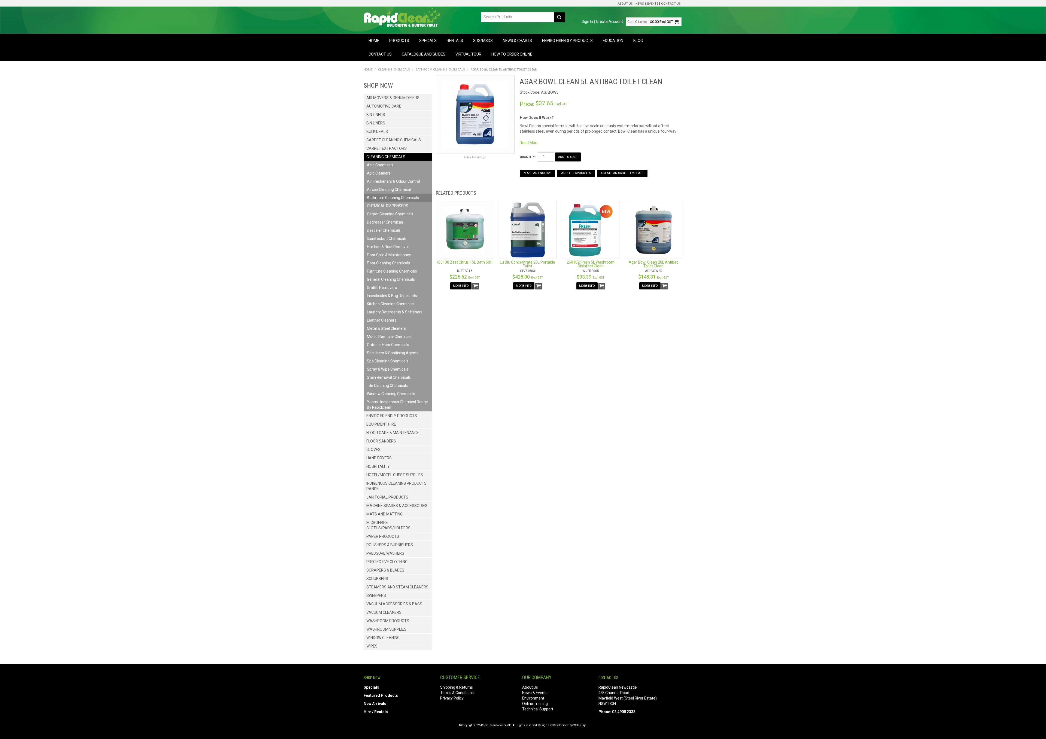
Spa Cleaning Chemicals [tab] (387, 361)
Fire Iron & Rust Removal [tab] (388, 247)
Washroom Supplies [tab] (386, 629)
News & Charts (517, 40)
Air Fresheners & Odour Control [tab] (393, 181)
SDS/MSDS (483, 40)
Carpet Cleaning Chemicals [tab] (393, 140)
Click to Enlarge (475, 157)
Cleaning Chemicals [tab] (385, 157)
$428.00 (527, 277)
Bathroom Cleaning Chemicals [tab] (393, 198)
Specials (428, 40)
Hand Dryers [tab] (379, 458)
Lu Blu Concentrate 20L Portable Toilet (527, 264)
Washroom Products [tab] (387, 621)
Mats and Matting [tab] (384, 514)
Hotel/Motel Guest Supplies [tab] (394, 475)
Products (399, 40)
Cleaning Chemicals (394, 69)
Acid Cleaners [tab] (379, 173)
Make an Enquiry (537, 173)
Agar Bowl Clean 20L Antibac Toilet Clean (653, 264)
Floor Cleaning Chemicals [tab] (388, 263)
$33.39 (590, 277)
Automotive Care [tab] (383, 106)
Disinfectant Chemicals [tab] (387, 238)
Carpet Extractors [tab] (386, 148)
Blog (638, 40)
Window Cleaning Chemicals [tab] (391, 394)
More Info (461, 286)
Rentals (455, 40)
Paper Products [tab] (382, 536)
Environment (533, 698)
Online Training (535, 703)
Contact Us (670, 3)
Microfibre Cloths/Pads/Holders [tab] (388, 525)
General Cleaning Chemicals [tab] (391, 279)
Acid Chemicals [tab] (380, 165)
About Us (625, 3)
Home (374, 40)
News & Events (646, 3)
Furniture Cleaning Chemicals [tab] (392, 271)
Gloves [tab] (373, 449)
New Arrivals (375, 703)
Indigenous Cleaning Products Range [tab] (396, 486)
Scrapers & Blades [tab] (385, 570)
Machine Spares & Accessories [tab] (396, 505)
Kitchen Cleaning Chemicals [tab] (390, 304)
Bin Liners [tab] (375, 114)
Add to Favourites (576, 173)
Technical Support (537, 709)
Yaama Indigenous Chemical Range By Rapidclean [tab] (397, 405)
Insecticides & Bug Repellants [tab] (392, 296)
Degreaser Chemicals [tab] (385, 222)
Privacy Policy (452, 698)
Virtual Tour (468, 54)
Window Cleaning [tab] (383, 638)
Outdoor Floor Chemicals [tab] (388, 345)
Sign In (587, 21)
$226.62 (464, 277)
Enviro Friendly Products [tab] (391, 416)
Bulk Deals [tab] (377, 131)
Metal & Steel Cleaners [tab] (386, 328)
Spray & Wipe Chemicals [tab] (387, 369)
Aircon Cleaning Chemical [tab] (389, 189)
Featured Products (381, 695)
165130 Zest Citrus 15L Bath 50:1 (464, 262)
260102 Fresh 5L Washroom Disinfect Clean (591, 264)
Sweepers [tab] (376, 595)
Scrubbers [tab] (377, 578)
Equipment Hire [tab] (381, 424)
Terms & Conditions (457, 693)
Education (613, 40)
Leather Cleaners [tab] (381, 320)
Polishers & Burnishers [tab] (389, 545)
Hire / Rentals (376, 712)
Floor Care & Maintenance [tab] (389, 255)
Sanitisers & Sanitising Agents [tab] (392, 353)
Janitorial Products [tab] (387, 497)
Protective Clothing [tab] (387, 562)
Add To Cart (475, 286)
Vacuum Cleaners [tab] (384, 612)
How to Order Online (511, 54)
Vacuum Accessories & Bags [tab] (394, 604)
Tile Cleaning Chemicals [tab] (387, 385)
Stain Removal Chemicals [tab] (389, 377)
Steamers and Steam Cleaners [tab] (397, 587)
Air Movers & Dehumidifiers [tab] (392, 98)
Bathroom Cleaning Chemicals (440, 69)
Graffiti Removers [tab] (382, 287)
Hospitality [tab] (378, 466)
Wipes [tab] (372, 646)
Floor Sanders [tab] (381, 441)
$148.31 (653, 277)
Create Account (609, 21)
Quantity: (528, 157)
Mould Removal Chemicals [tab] (389, 336)
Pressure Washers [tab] (385, 553)
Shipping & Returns (456, 687)
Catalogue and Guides (423, 54)
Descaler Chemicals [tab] (384, 230)
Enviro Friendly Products (567, 40)
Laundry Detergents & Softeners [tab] (394, 312)
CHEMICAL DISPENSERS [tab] (387, 206)
